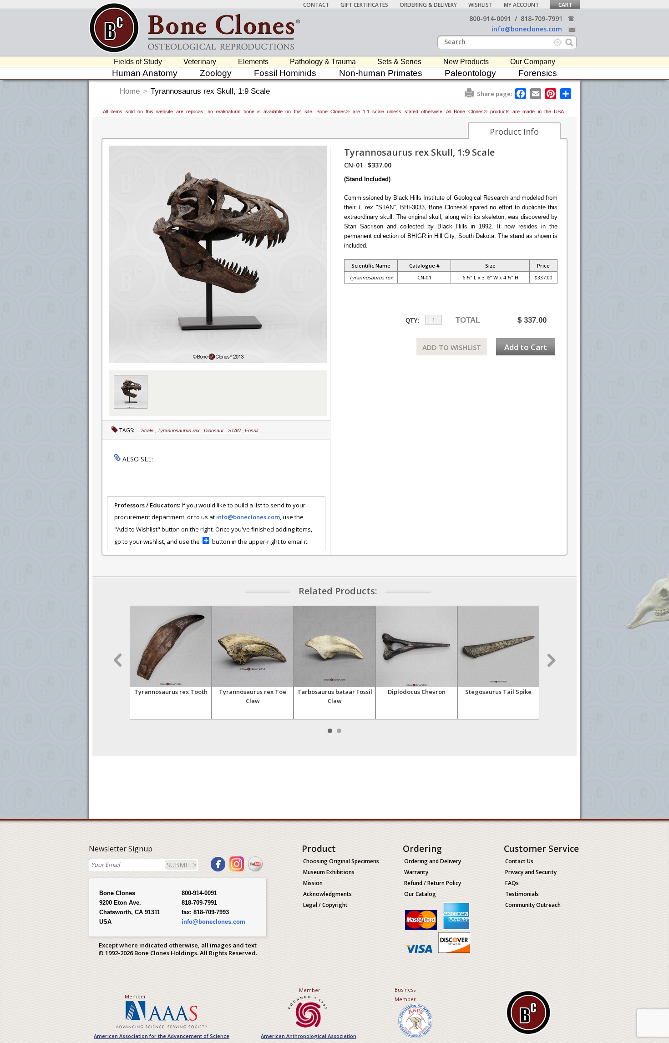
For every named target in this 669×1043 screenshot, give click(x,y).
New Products (466, 62)
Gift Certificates (364, 5)
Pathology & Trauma (323, 62)
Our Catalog (420, 894)
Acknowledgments (327, 894)
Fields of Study (138, 62)
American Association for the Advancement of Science (161, 1036)
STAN (235, 430)
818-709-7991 (542, 18)
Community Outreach (533, 905)
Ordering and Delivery (432, 861)
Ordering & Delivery (428, 5)
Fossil (251, 430)
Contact (316, 5)
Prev (119, 660)
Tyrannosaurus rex (179, 430)
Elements (253, 62)
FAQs (512, 883)
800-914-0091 (490, 18)
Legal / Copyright (325, 905)
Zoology (216, 73)
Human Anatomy (144, 73)
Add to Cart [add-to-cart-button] (525, 347)
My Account (521, 5)
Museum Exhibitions (329, 872)
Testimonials (522, 894)
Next (550, 660)
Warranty (416, 872)
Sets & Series (399, 62)
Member (135, 996)
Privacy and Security (531, 872)
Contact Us (519, 861)
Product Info (514, 131)
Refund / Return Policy (432, 883)
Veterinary (199, 62)
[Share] (566, 93)
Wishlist (480, 5)
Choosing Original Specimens (341, 861)
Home (130, 91)
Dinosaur (214, 430)
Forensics (537, 73)
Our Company (532, 62)
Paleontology (470, 73)
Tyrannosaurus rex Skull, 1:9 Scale (210, 91)
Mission (313, 883)
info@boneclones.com (527, 29)
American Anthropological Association (308, 1036)
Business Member (405, 994)
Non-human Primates (380, 73)
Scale (148, 430)
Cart (565, 5)
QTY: (412, 320)
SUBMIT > (182, 865)
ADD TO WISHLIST (451, 347)
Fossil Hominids (285, 73)
